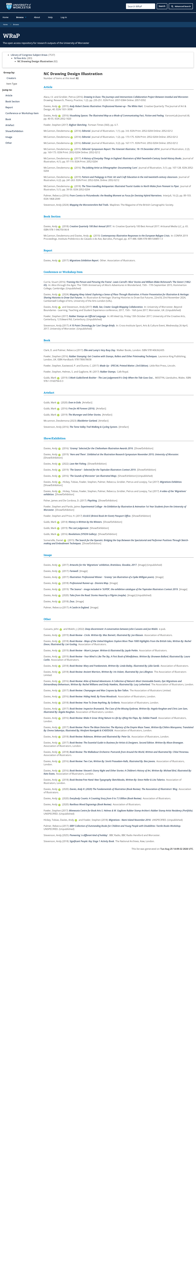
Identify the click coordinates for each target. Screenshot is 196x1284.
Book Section (12, 101)
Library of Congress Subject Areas (29, 54)
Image (8, 137)
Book (8, 119)
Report (9, 107)
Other (8, 142)
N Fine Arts (20, 58)
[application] (25, 17)
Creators (11, 78)
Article (8, 95)
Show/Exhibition (14, 131)
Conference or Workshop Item (22, 113)
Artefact (9, 125)
